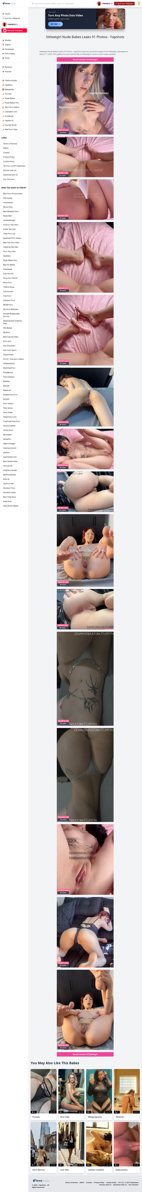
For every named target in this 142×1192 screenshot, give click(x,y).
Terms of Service (71, 1182)
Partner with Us (105, 1185)
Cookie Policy (111, 1182)
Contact (89, 1182)
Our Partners (133, 1185)
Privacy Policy (99, 1182)
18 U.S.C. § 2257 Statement (128, 1182)
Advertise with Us (120, 1185)
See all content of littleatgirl (85, 59)
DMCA (82, 1182)
